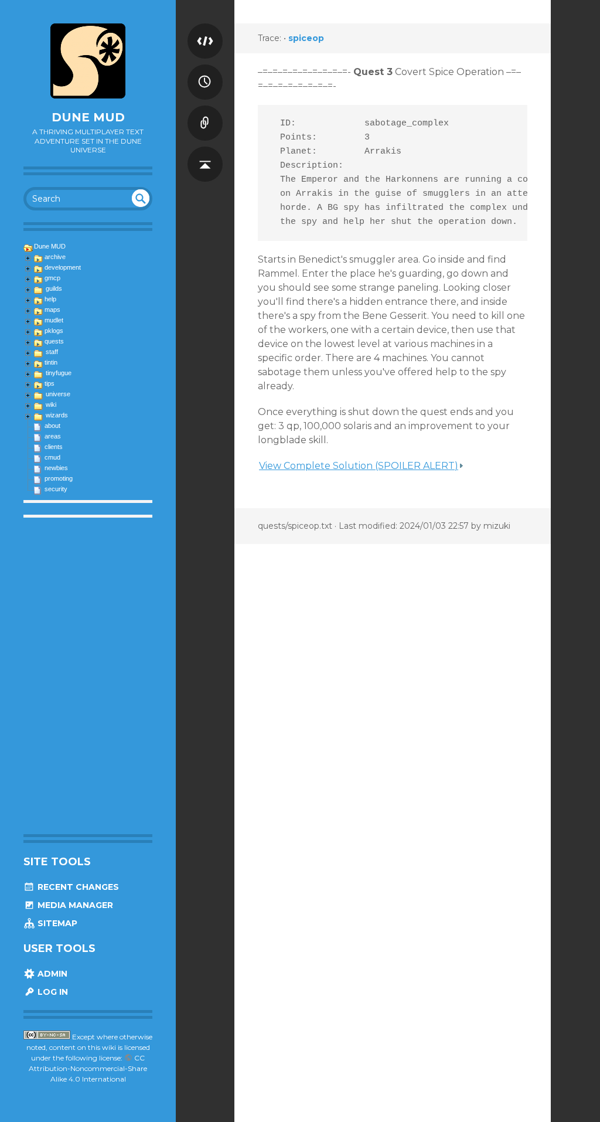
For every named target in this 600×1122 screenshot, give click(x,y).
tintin (51, 362)
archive (55, 256)
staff (52, 351)
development (63, 267)
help (50, 298)
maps (52, 309)
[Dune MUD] (87, 60)
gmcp (52, 277)
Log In (51, 992)
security (56, 488)
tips (49, 383)
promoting (59, 478)
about (52, 425)
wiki (51, 404)
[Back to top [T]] (205, 152)
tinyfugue (58, 372)
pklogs (54, 330)
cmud (52, 457)
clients (54, 446)
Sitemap (56, 923)
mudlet (54, 320)
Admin (51, 973)
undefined (140, 198)
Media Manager (74, 905)
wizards (57, 415)
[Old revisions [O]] (205, 70)
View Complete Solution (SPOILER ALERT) (358, 465)
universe (58, 393)
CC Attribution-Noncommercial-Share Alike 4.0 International (88, 1068)
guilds (54, 288)
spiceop (306, 38)
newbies (56, 467)
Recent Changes (77, 887)
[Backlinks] (205, 111)
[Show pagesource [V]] (205, 29)
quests (54, 341)
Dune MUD (88, 117)
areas (53, 436)
